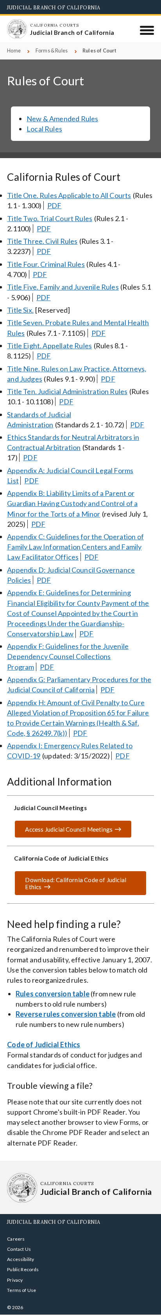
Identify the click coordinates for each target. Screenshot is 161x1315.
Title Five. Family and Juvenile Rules (63, 287)
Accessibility (20, 1259)
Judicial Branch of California (53, 7)
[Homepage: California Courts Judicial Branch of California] (17, 29)
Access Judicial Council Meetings (69, 829)
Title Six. (20, 310)
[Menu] (147, 30)
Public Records (23, 1269)
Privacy (15, 1280)
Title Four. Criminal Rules (46, 264)
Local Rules (44, 128)
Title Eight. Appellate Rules (49, 345)
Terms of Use (21, 1290)
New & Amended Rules (62, 118)
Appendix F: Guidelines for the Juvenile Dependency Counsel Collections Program (68, 656)
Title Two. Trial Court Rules (49, 218)
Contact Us (19, 1249)
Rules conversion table (52, 993)
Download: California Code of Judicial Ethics (70, 886)
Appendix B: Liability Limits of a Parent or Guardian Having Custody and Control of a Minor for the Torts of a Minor (72, 503)
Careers (16, 1239)
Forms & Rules (52, 51)
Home (14, 51)
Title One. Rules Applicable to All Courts (69, 195)
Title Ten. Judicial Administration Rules (67, 391)
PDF (54, 205)
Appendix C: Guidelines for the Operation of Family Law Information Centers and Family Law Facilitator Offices (75, 546)
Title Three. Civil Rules (42, 241)
